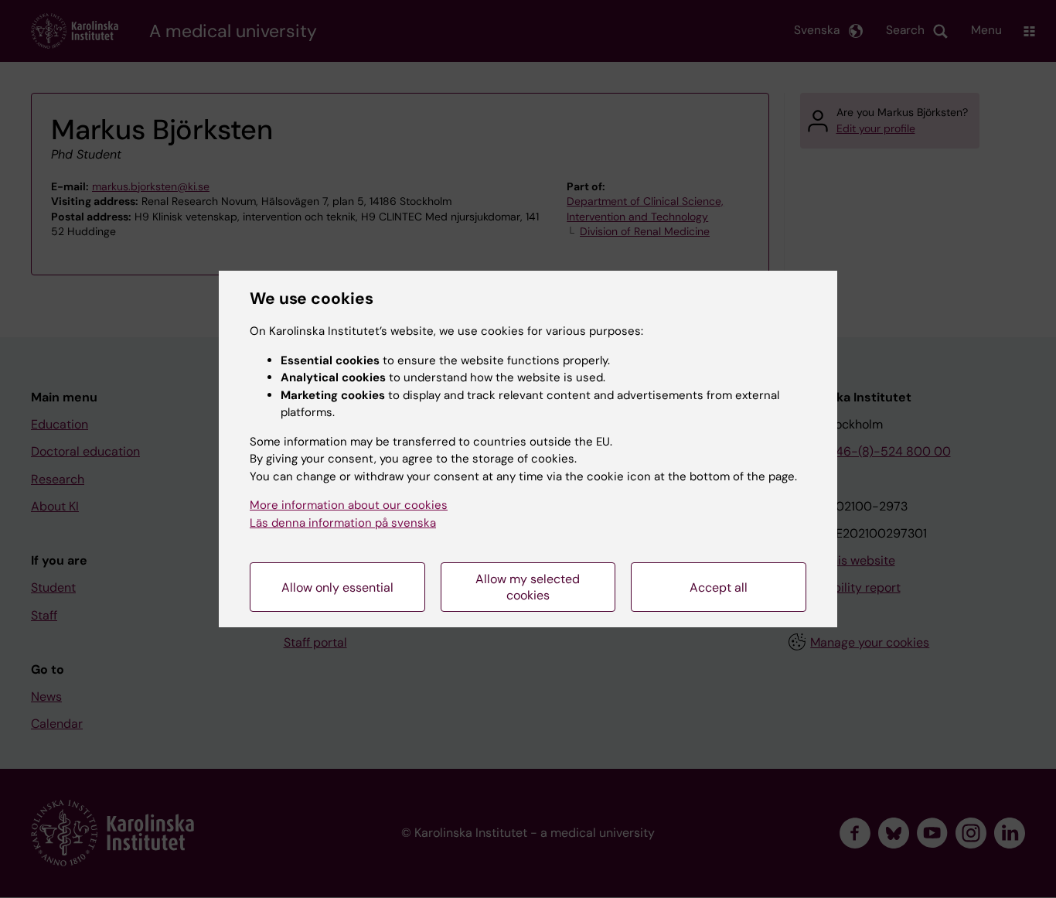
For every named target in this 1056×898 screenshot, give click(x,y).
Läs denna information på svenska (343, 523)
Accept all (719, 587)
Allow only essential (337, 587)
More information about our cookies (349, 505)
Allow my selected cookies (527, 587)
